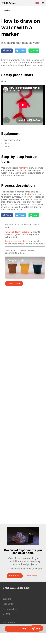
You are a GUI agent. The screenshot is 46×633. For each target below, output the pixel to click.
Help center (8, 604)
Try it (23, 628)
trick (14, 65)
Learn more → (32, 575)
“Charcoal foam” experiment (18, 232)
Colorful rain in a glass (16, 241)
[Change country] (37, 3)
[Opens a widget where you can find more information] (36, 628)
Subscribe (14, 576)
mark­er (22, 168)
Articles (6, 10)
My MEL (6, 614)
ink (29, 194)
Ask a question (10, 609)
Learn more (14, 284)
